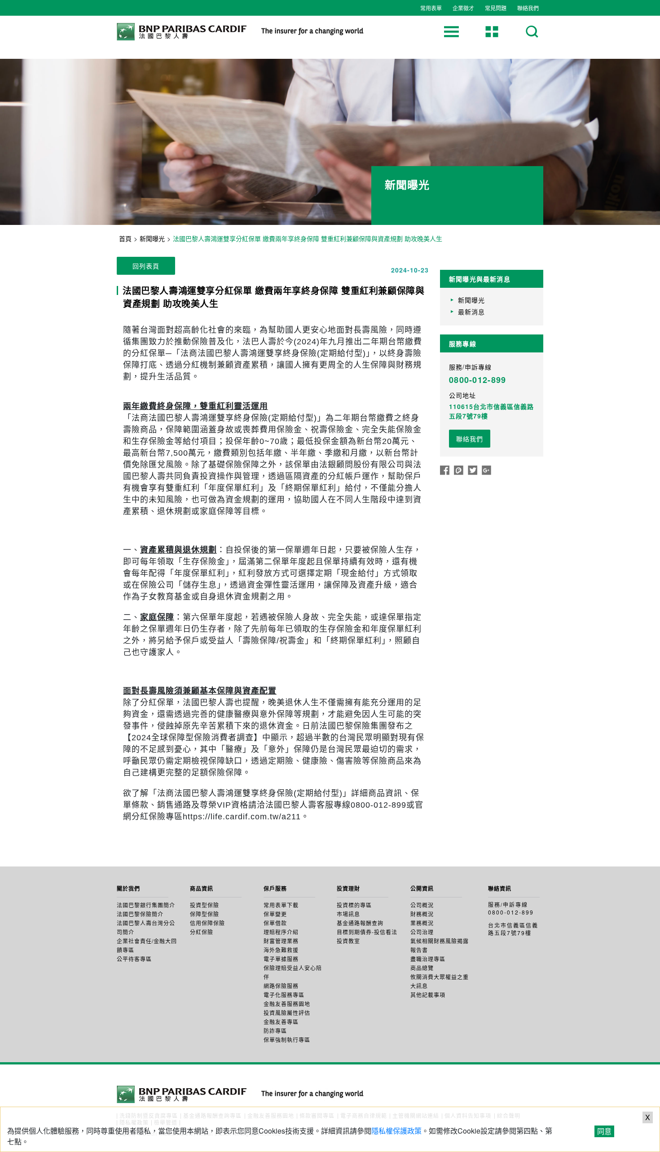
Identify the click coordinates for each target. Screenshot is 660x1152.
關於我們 (128, 888)
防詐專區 (275, 1030)
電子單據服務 (281, 959)
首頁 (125, 238)
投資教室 (348, 941)
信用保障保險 (207, 923)
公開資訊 (422, 888)
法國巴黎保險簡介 (140, 914)
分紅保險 (201, 932)
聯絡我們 (528, 8)
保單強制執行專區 (287, 1039)
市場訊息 (348, 914)
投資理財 (348, 888)
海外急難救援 (281, 950)
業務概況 (422, 923)
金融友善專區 (281, 1021)
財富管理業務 (281, 941)
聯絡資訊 (499, 888)
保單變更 (275, 914)
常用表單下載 (281, 905)
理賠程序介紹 (281, 932)
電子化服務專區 (284, 994)
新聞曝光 (152, 238)
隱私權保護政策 (396, 1131)
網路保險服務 (281, 985)
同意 (604, 1131)
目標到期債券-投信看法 (367, 932)
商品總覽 (422, 968)
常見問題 (495, 8)
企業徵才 (463, 8)
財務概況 (422, 914)
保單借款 (275, 923)
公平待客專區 (134, 959)
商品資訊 (201, 888)
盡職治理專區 (427, 959)
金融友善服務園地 (287, 1003)
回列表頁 (145, 265)
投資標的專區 (354, 905)
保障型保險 (204, 914)
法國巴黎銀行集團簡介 (146, 905)
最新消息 (471, 311)
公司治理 (422, 932)
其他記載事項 (427, 994)
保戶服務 (275, 888)
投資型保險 (204, 905)
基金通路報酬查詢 (360, 923)
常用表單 (431, 8)
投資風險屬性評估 (287, 1012)
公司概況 (422, 905)
